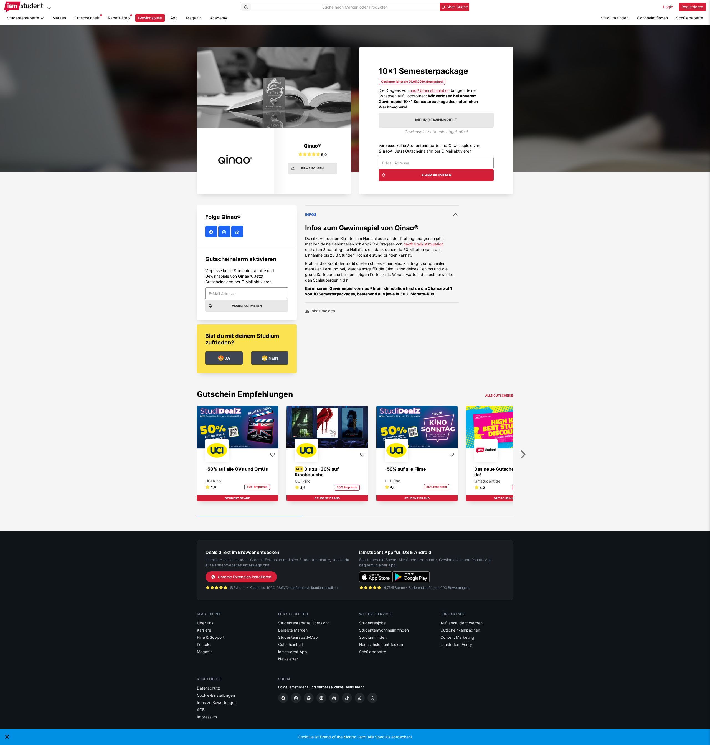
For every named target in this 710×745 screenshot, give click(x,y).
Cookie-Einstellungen (216, 695)
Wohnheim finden (652, 18)
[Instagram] (296, 698)
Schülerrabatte (689, 18)
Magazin (194, 18)
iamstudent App (292, 651)
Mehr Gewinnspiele (436, 120)
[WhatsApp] (372, 698)
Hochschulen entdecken (381, 644)
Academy (218, 18)
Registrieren (692, 6)
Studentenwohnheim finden (384, 630)
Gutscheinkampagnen (460, 630)
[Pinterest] (321, 698)
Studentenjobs (372, 622)
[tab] (382, 251)
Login (668, 6)
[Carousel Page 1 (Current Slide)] (249, 516)
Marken (59, 18)
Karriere (204, 630)
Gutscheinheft (87, 18)
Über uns (205, 622)
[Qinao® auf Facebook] (211, 231)
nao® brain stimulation (430, 90)
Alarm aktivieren (436, 175)
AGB (201, 709)
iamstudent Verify (456, 644)
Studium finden (614, 18)
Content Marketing (457, 637)
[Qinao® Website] (237, 231)
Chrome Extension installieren (244, 576)
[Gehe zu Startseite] (23, 6)
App (174, 18)
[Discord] (334, 698)
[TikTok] (347, 698)
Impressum (207, 716)
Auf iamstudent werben (461, 622)
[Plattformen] (49, 8)
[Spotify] (309, 698)
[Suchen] (246, 7)
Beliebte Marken (293, 630)
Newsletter (288, 659)
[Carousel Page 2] (355, 516)
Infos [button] (310, 214)
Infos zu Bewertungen (217, 702)
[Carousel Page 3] (460, 516)
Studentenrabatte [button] (23, 18)
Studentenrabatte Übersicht (303, 622)
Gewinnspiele (150, 18)
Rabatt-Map (119, 18)
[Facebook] (283, 698)
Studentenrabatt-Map (298, 637)
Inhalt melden (322, 310)
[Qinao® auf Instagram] (224, 231)
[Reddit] (360, 698)
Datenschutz (208, 688)
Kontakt (204, 644)
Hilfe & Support (210, 637)
